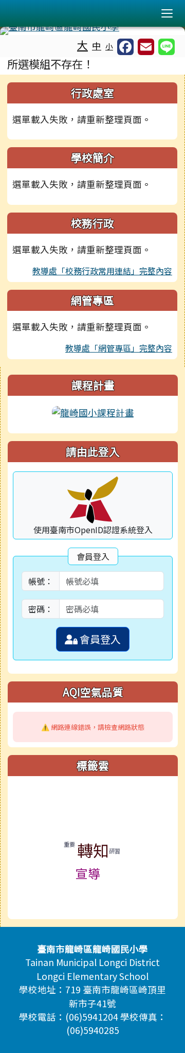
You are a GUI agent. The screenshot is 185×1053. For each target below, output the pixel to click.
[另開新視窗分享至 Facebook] (125, 47)
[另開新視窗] (93, 411)
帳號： (40, 581)
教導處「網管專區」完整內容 (118, 348)
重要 (69, 844)
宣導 (88, 873)
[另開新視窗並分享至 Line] (166, 47)
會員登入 (99, 638)
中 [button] (96, 45)
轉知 (93, 850)
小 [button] (109, 46)
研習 (114, 851)
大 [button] (82, 44)
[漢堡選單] (167, 13)
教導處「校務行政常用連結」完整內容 (102, 271)
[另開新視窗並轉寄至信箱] (146, 47)
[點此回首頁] (92, 31)
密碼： (40, 609)
